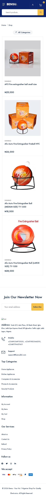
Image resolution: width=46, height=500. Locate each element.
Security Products (7, 389)
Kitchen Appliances (8, 374)
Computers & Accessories (10, 379)
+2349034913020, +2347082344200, (24, 341)
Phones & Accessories (9, 384)
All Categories (24, 32)
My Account (5, 404)
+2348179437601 (15, 344)
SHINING (8, 81)
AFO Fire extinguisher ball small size (21, 84)
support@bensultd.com (17, 355)
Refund (4, 444)
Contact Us (5, 439)
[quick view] (38, 43)
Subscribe (37, 307)
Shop (3, 419)
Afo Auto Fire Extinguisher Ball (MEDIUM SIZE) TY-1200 (18, 205)
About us (4, 434)
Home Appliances (7, 369)
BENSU (12, 4)
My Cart (4, 414)
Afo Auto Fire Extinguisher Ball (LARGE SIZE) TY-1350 (22, 265)
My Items (4, 409)
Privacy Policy (6, 449)
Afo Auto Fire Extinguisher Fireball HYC (22, 143)
